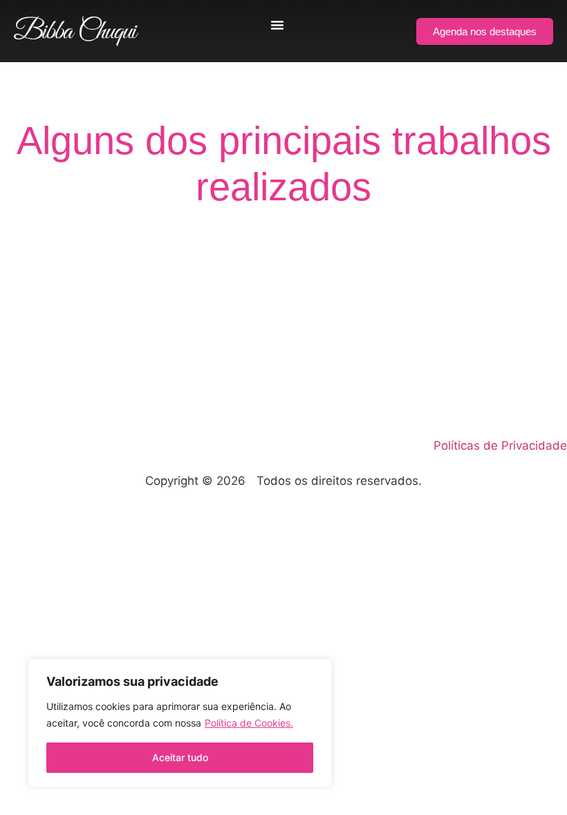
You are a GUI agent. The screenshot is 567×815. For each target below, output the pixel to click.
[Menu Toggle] (277, 25)
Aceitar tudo (180, 757)
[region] (180, 723)
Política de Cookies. (249, 723)
